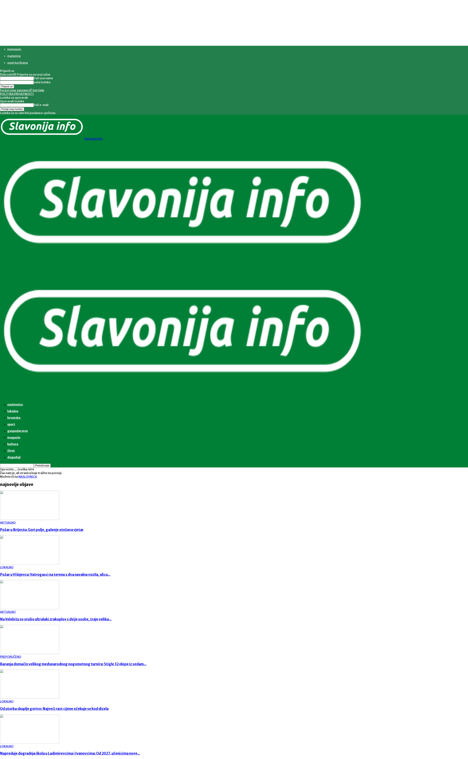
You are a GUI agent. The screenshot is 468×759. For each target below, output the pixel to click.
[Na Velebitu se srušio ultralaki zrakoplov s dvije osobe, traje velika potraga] (29, 608)
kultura (12, 444)
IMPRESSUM (14, 49)
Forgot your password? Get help (22, 90)
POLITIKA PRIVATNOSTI (17, 94)
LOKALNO (7, 567)
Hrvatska (13, 417)
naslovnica (15, 404)
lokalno (12, 411)
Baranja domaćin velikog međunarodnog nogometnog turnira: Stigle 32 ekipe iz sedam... (73, 664)
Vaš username (43, 78)
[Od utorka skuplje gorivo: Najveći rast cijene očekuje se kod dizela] (29, 698)
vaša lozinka (42, 82)
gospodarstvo (17, 431)
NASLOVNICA (27, 476)
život (11, 450)
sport (11, 424)
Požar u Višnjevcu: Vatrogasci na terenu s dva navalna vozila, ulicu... (55, 574)
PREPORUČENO (10, 657)
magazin (13, 437)
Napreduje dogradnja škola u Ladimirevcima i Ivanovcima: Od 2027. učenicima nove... (70, 753)
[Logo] (183, 267)
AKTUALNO (8, 522)
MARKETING (14, 56)
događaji (14, 457)
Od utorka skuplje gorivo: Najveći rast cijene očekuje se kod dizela (54, 709)
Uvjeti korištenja (17, 62)
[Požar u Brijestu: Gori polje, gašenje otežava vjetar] (29, 519)
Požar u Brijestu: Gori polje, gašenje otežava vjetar (42, 530)
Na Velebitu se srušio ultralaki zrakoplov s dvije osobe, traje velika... (56, 619)
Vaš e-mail (41, 105)
